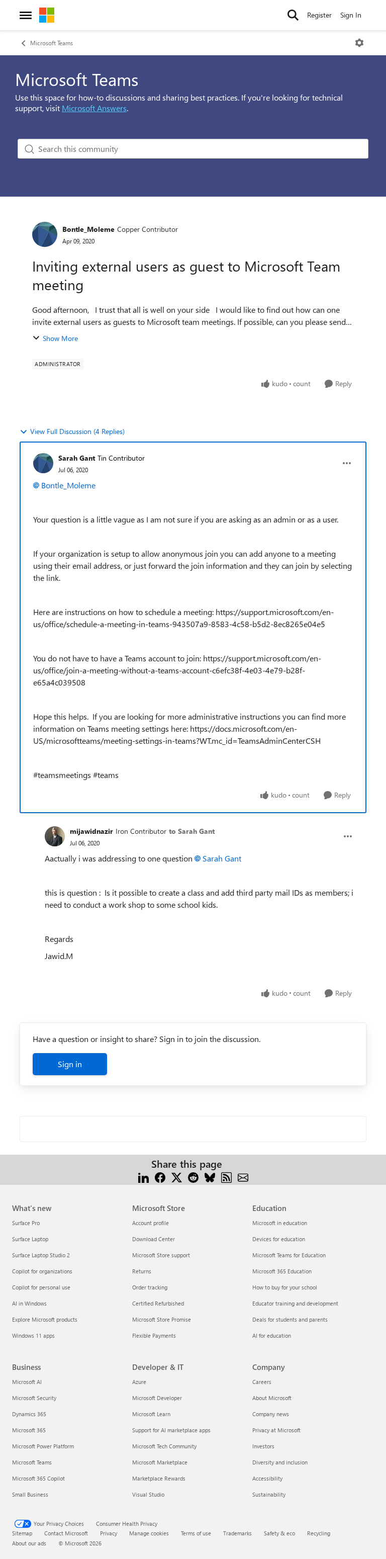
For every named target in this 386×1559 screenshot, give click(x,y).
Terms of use (196, 1533)
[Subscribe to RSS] (226, 1176)
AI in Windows (29, 1303)
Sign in (70, 1064)
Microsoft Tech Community (164, 1446)
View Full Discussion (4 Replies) (77, 431)
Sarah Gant (76, 458)
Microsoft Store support (161, 1255)
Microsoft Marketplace (159, 1462)
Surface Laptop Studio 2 (41, 1255)
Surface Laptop (30, 1239)
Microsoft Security (34, 1398)
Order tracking (149, 1287)
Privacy (108, 1533)
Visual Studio (148, 1494)
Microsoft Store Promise (161, 1319)
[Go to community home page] (46, 15)
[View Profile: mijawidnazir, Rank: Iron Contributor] (55, 836)
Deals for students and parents (290, 1319)
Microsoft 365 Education (282, 1271)
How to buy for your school (284, 1287)
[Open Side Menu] (26, 15)
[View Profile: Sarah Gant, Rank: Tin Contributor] (43, 463)
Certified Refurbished (158, 1303)
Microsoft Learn (151, 1414)
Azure (139, 1381)
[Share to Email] (243, 1176)
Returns (141, 1271)
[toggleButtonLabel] (359, 43)
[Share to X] (176, 1176)
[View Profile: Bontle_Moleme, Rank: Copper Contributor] (44, 234)
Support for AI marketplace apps (171, 1430)
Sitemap (22, 1533)
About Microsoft (272, 1398)
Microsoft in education (279, 1223)
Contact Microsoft (66, 1533)
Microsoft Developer (157, 1398)
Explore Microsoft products (44, 1319)
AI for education (271, 1335)
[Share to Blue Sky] (210, 1176)
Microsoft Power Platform (43, 1446)
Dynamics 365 (29, 1414)
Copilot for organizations (42, 1271)
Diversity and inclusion (280, 1462)
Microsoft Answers (94, 108)
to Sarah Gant (192, 831)
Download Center (153, 1239)
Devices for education (278, 1239)
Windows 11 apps (33, 1335)
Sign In (350, 15)
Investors (263, 1446)
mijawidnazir (91, 831)
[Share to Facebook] (160, 1176)
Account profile (150, 1223)
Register (319, 15)
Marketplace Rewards (158, 1478)
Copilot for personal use (41, 1287)
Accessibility (267, 1478)
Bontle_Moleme (88, 229)
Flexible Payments (154, 1335)
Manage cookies (149, 1533)
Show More (60, 338)
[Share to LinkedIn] (143, 1176)
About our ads (29, 1543)
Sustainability (268, 1494)
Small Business (30, 1494)
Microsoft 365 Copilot (38, 1478)
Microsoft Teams (51, 43)
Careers (261, 1381)
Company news (270, 1414)
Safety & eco (279, 1533)
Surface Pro (26, 1223)
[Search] (293, 15)
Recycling (318, 1533)
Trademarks (237, 1533)
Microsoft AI (27, 1381)
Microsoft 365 (29, 1430)
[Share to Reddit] (193, 1176)
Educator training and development (295, 1303)
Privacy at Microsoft (276, 1430)
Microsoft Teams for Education (289, 1255)
